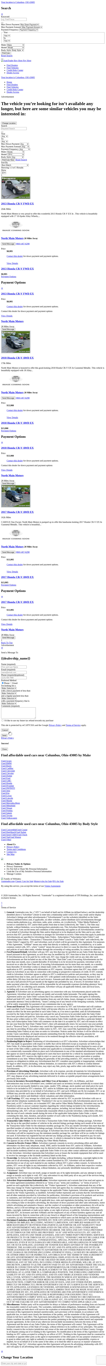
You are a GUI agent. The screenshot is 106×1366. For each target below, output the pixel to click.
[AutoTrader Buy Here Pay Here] (16, 60)
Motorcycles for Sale (43, 881)
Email (15, 683)
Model (4, 47)
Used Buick (6, 766)
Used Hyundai (7, 786)
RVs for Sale (58, 881)
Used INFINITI (8, 788)
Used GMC (6, 781)
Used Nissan (6, 808)
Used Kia (5, 793)
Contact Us (11, 852)
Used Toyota (6, 815)
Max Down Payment (10, 24)
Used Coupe (21, 830)
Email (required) (8, 669)
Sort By (4, 162)
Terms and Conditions (16, 849)
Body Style (6, 50)
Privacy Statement (14, 866)
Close (4, 749)
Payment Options (8, 276)
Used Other (6, 839)
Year (3, 134)
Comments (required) (10, 706)
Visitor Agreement (52, 886)
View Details (12, 263)
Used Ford (5, 778)
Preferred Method (8, 680)
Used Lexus (6, 796)
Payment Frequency (9, 30)
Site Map (10, 854)
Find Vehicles (12, 68)
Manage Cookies (14, 874)
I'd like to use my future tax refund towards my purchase (28, 720)
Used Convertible (8, 830)
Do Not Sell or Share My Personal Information (27, 869)
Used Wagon (15, 837)
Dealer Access (13, 73)
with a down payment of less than (15, 691)
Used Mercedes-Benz (10, 803)
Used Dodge (6, 776)
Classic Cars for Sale (24, 881)
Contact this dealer (15, 256)
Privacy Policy (55, 725)
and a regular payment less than (14, 696)
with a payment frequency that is (15, 701)
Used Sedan (21, 832)
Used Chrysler (7, 773)
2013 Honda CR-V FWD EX (17, 203)
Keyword (5, 16)
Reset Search (6, 55)
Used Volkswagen (9, 818)
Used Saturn (6, 813)
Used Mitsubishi (8, 805)
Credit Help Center (15, 70)
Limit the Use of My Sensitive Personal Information (29, 871)
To (4, 38)
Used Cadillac (7, 768)
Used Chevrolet (8, 771)
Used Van (5, 837)
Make (3, 45)
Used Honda (6, 783)
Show (3, 170)
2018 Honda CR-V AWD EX (17, 357)
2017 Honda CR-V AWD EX (17, 512)
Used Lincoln (7, 798)
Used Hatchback (8, 832)
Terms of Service (73, 725)
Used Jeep (5, 791)
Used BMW (6, 763)
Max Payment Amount (11, 27)
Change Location (9, 123)
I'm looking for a (8, 685)
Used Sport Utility (9, 835)
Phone (12, 675)
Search (4, 126)
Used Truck (22, 835)
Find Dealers (12, 65)
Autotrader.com (8, 881)
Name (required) (8, 664)
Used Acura (6, 761)
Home (9, 82)
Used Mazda (6, 800)
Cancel (5, 730)
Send (4, 735)
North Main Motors (12, 238)
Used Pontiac (7, 810)
